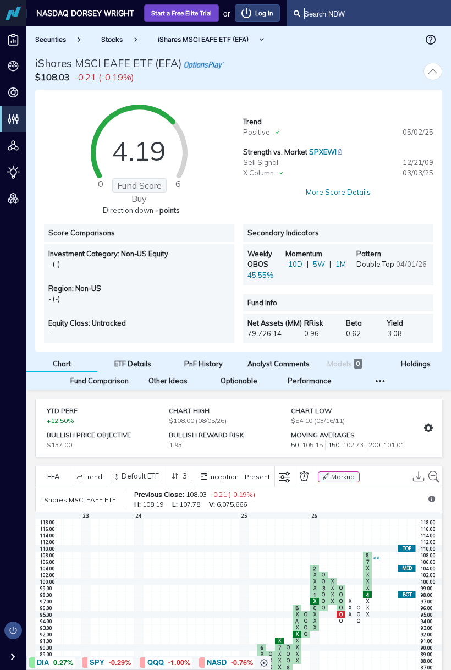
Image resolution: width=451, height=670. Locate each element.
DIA (43, 662)
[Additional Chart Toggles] (285, 476)
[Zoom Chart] (434, 476)
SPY (97, 662)
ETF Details (132, 363)
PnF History (203, 363)
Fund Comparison (99, 380)
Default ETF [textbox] (140, 476)
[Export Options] (418, 476)
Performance (310, 380)
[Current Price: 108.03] (376, 558)
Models (343, 363)
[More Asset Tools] (380, 381)
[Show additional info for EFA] (431, 499)
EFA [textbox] (53, 476)
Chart (62, 363)
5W (319, 264)
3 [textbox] (185, 476)
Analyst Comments (279, 363)
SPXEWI (323, 151)
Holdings (416, 363)
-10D (293, 264)
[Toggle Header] (433, 71)
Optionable (239, 380)
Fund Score (139, 185)
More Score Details (338, 192)
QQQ (155, 662)
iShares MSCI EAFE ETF (94, 63)
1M (341, 264)
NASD (217, 662)
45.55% (261, 275)
